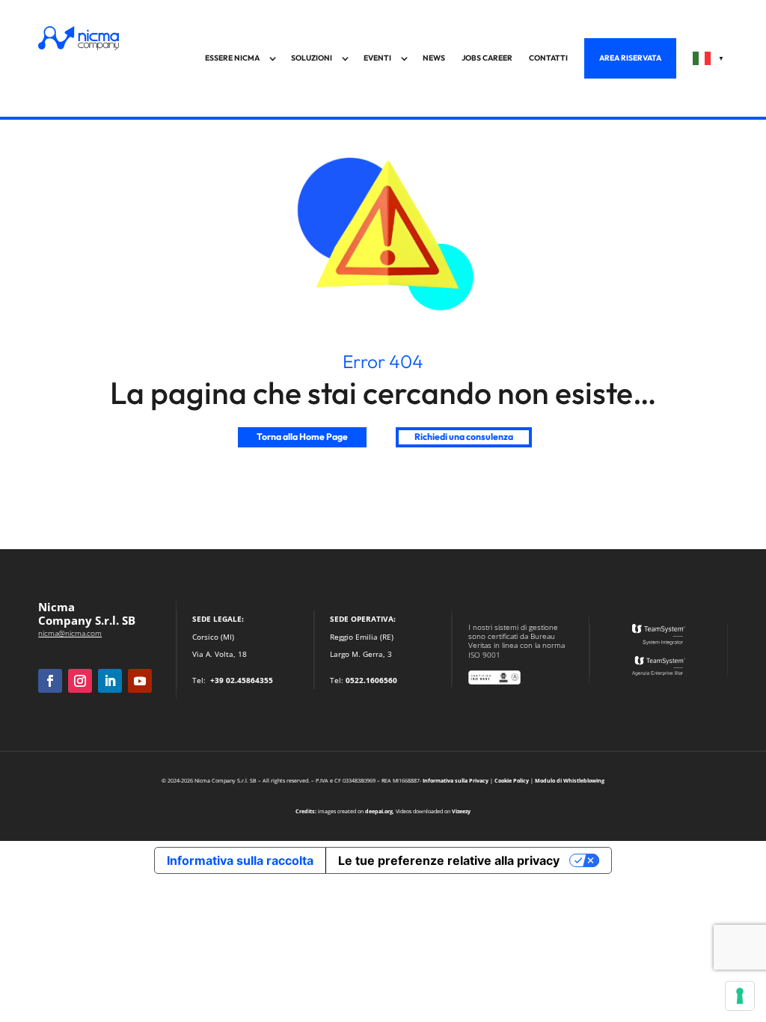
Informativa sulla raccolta (240, 860)
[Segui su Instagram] (80, 681)
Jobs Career (487, 58)
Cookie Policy (511, 780)
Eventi (377, 58)
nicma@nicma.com (70, 633)
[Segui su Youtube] (140, 681)
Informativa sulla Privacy (455, 780)
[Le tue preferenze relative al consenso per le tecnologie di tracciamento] (740, 996)
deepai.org (379, 811)
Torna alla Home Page (302, 436)
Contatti (548, 58)
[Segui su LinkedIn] (110, 681)
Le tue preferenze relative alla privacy (449, 860)
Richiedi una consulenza (463, 436)
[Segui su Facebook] (50, 681)
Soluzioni (311, 58)
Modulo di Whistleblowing (569, 780)
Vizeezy (461, 811)
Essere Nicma (232, 58)
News (434, 58)
